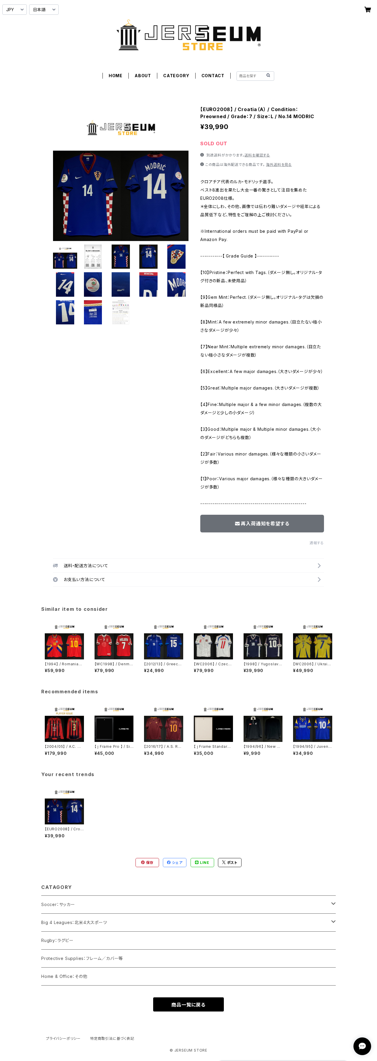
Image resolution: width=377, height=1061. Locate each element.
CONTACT (213, 75)
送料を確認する (257, 155)
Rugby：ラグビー (57, 940)
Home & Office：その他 (64, 976)
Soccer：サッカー (58, 904)
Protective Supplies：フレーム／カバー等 (82, 958)
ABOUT (143, 75)
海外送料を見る (279, 164)
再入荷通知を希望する (265, 524)
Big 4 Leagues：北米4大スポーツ (74, 922)
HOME (116, 75)
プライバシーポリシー (63, 1038)
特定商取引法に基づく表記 (112, 1038)
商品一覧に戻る (188, 1005)
